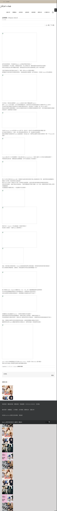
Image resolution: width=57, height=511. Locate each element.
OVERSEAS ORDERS (30, 404)
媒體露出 (10, 409)
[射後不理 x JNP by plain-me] (7, 453)
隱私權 (20, 415)
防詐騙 (37, 404)
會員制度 (4, 404)
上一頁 (47, 25)
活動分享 (32, 409)
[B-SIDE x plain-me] (7, 444)
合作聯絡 (21, 409)
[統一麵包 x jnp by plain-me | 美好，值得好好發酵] (7, 386)
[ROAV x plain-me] (7, 461)
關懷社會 (26, 409)
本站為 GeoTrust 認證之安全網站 (10, 415)
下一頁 (52, 25)
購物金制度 (10, 404)
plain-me (4, 366)
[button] (53, 12)
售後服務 (22, 404)
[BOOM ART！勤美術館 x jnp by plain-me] (7, 394)
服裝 (22, 366)
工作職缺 (15, 409)
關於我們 (4, 409)
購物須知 (16, 404)
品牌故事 (19, 366)
